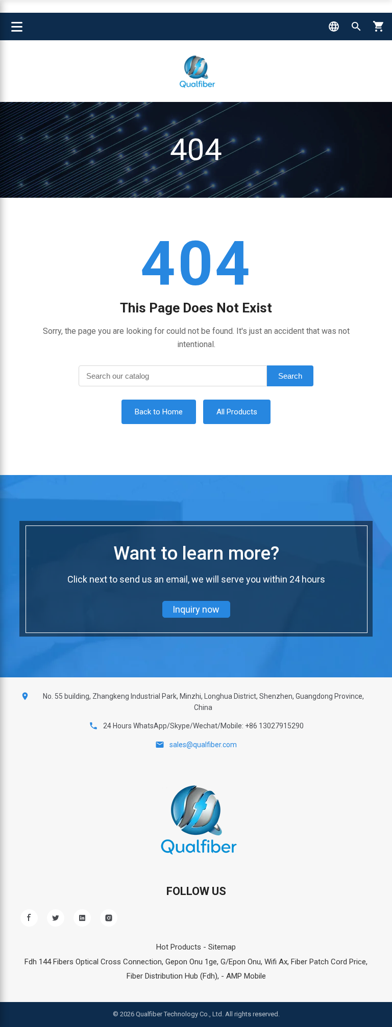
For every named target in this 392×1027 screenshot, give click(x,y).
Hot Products (178, 947)
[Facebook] (29, 918)
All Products (236, 411)
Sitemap (222, 947)
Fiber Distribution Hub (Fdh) (172, 976)
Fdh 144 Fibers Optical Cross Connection (93, 961)
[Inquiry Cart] (379, 26)
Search (290, 376)
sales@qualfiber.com (203, 745)
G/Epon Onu (240, 961)
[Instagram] (108, 918)
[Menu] (17, 26)
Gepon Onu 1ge (191, 961)
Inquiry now (196, 609)
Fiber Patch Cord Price (328, 961)
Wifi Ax (275, 961)
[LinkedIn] (82, 918)
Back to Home (159, 411)
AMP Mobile (246, 976)
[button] (334, 26)
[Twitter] (55, 918)
